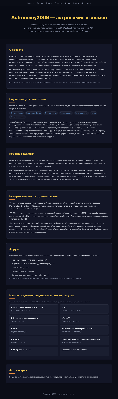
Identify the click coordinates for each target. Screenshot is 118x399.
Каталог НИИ (78, 3)
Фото (89, 3)
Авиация (58, 3)
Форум (67, 3)
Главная (30, 3)
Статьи (40, 3)
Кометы (49, 3)
